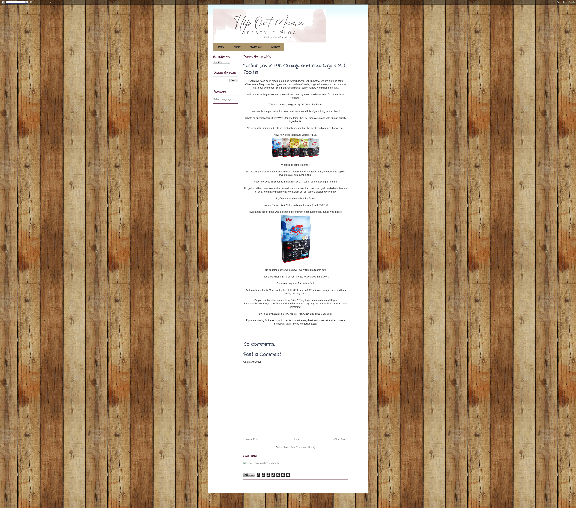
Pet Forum (285, 324)
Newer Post (252, 439)
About (237, 47)
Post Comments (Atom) (303, 447)
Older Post (340, 439)
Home (221, 47)
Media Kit (256, 47)
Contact (275, 47)
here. (336, 87)
